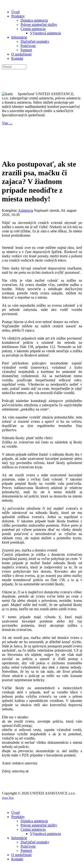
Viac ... (7, 123)
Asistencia (25, 210)
